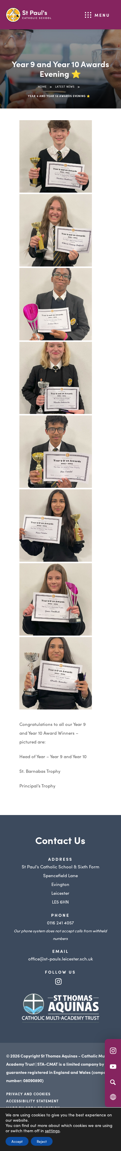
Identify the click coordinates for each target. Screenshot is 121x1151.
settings (52, 1130)
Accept (17, 1141)
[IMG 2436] (55, 156)
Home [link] (42, 86)
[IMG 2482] (55, 673)
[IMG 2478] (55, 451)
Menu (102, 15)
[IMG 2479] (55, 525)
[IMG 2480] (55, 599)
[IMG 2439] (55, 304)
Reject (42, 1141)
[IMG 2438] (55, 230)
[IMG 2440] (55, 378)
